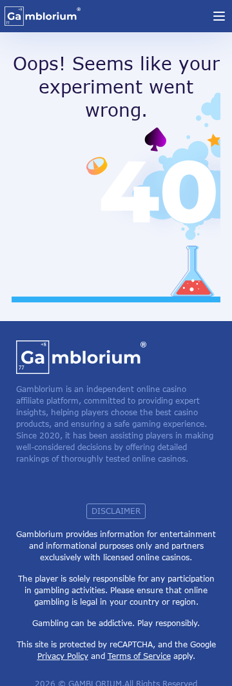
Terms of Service (139, 656)
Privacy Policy (62, 656)
